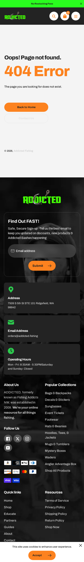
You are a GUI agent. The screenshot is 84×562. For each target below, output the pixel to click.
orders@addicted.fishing (23, 336)
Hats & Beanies (55, 426)
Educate (10, 513)
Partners (10, 520)
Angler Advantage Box (60, 464)
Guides (9, 527)
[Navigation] (75, 16)
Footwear (51, 419)
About (8, 533)
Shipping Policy (56, 513)
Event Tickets (54, 413)
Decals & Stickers (57, 399)
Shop (7, 507)
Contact (9, 540)
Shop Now (52, 527)
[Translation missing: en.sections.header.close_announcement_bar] (81, 4)
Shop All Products (57, 470)
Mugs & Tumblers (57, 444)
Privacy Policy (55, 507)
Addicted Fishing (23, 151)
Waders (50, 457)
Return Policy (54, 520)
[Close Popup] (80, 545)
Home (8, 500)
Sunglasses (53, 406)
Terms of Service (57, 500)
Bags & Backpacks (58, 393)
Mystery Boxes (55, 450)
